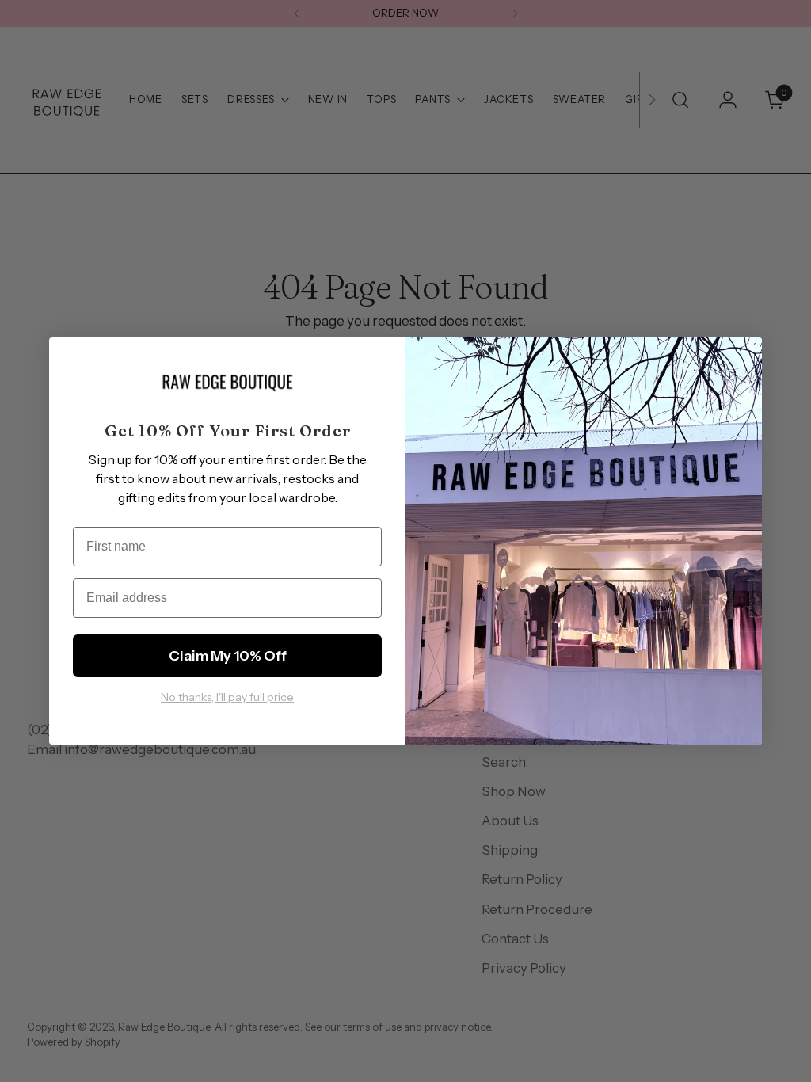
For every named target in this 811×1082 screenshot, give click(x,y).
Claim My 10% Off (228, 656)
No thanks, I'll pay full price (227, 697)
